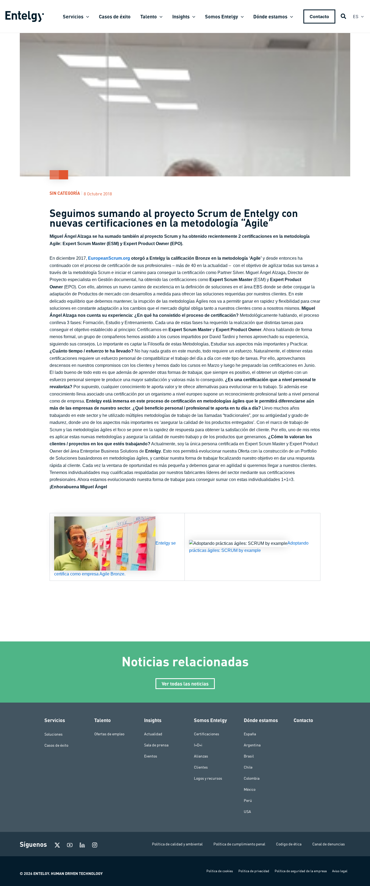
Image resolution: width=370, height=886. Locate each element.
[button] (86, 16)
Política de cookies (219, 871)
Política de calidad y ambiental (177, 844)
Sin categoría (65, 193)
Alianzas (201, 756)
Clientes (201, 767)
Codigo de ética (288, 844)
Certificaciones (206, 734)
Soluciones (53, 734)
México (249, 789)
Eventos (150, 756)
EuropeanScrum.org (109, 258)
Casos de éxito (56, 745)
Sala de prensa (156, 745)
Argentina (252, 745)
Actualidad (153, 734)
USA (247, 811)
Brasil (249, 756)
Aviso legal (340, 871)
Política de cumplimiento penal (239, 844)
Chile (248, 767)
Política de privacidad (253, 871)
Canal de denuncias (328, 844)
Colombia (251, 778)
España (250, 734)
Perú (248, 800)
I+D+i (198, 745)
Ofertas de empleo (109, 734)
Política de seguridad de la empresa (301, 871)
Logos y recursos (208, 778)
